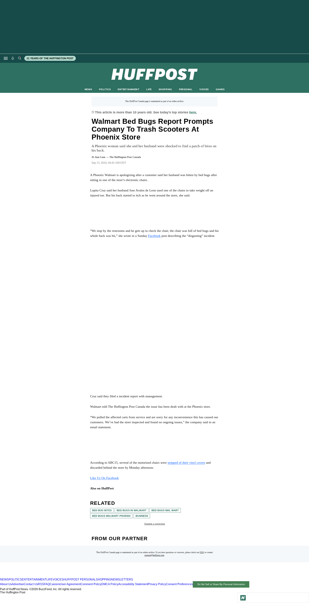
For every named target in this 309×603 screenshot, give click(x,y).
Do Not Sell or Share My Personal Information (221, 584)
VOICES (204, 89)
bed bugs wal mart (165, 510)
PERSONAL (185, 89)
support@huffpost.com (154, 555)
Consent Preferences (179, 584)
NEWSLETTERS (122, 579)
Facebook (154, 236)
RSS (41, 584)
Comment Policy (90, 584)
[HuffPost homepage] (46, 576)
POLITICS (105, 89)
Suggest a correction (154, 524)
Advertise (18, 584)
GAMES (220, 89)
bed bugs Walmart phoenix (111, 515)
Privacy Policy (157, 584)
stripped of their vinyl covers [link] (186, 462)
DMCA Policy (109, 584)
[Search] (19, 58)
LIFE (149, 89)
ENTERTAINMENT (128, 89)
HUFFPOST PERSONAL (79, 579)
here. (193, 112)
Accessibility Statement (133, 584)
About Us (6, 584)
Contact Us (31, 584)
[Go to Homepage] (243, 597)
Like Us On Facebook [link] (104, 478)
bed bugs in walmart (131, 510)
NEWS (88, 89)
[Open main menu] (6, 58)
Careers (55, 584)
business (142, 515)
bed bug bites (102, 510)
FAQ (202, 552)
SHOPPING (165, 89)
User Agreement (70, 584)
